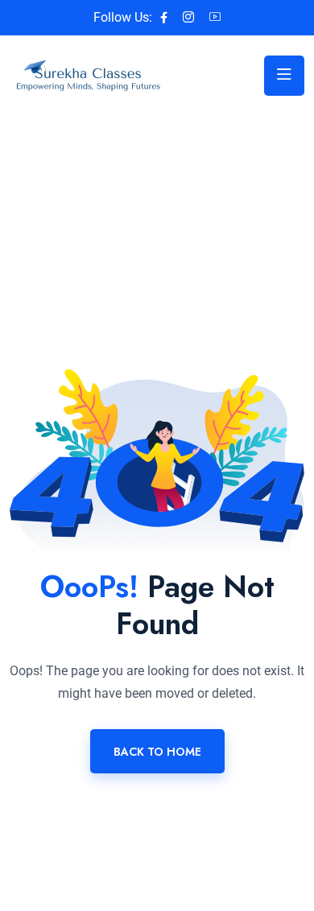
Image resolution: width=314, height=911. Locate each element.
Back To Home (157, 752)
